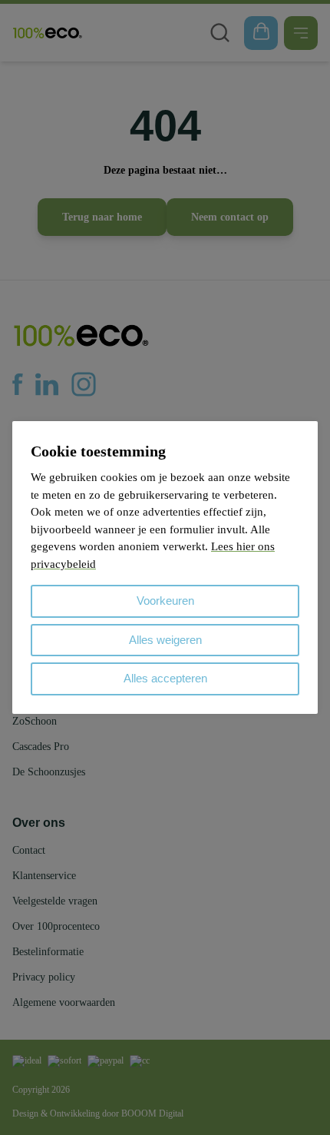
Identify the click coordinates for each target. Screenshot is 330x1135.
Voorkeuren (165, 600)
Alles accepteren (165, 678)
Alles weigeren (165, 639)
